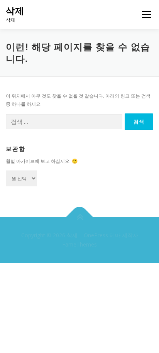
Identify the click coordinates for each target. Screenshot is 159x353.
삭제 (15, 11)
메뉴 (144, 14)
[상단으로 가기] (79, 217)
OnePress (96, 235)
